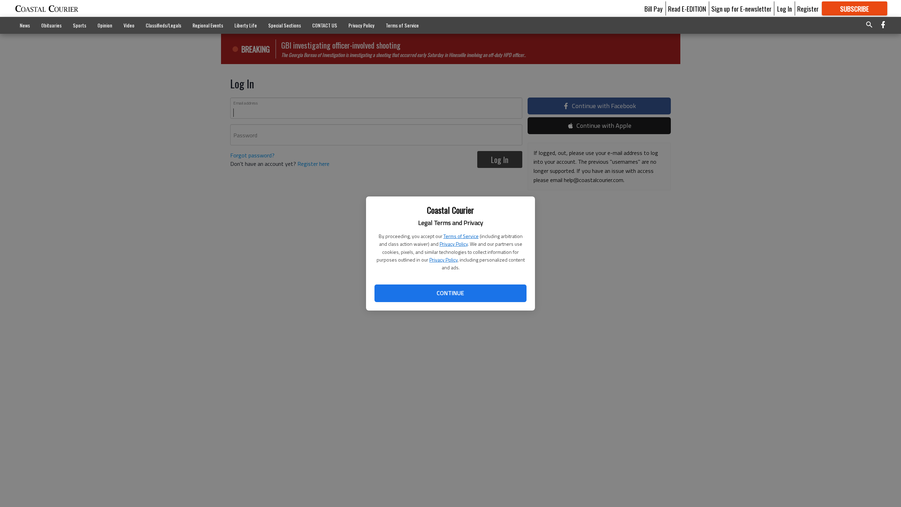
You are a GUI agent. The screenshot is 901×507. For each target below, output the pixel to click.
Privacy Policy (454, 244)
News (25, 25)
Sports (79, 25)
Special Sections (284, 25)
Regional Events (208, 25)
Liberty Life (245, 25)
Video (129, 25)
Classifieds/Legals (163, 25)
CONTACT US (324, 25)
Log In (784, 8)
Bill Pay (653, 8)
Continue (450, 293)
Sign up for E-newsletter (741, 8)
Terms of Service (461, 236)
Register (808, 8)
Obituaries (51, 25)
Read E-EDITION (687, 8)
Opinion (104, 25)
